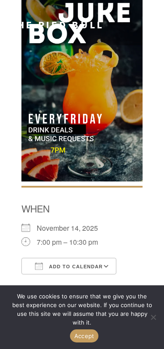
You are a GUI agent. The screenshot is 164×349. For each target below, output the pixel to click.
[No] (153, 317)
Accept (84, 335)
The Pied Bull (56, 24)
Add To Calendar (75, 266)
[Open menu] (150, 25)
